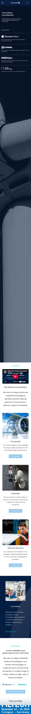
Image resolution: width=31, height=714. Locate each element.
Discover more (15, 456)
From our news (15, 701)
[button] (2, 2)
